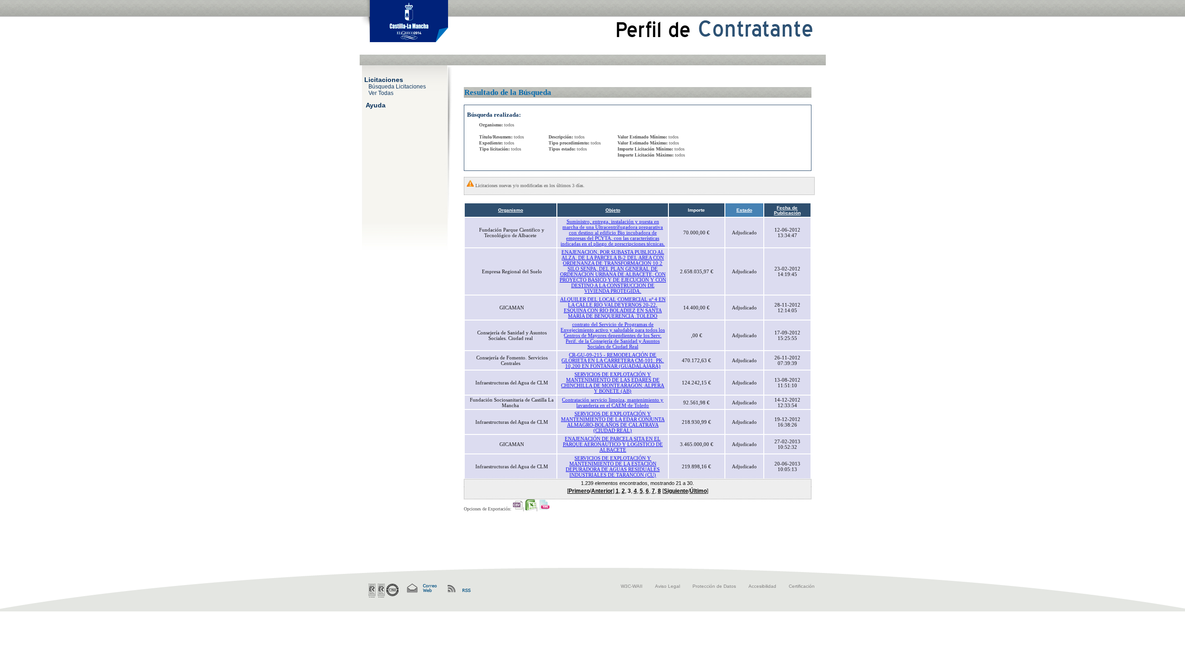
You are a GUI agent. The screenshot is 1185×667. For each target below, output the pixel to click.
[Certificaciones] (383, 591)
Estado (744, 210)
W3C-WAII (631, 586)
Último (698, 491)
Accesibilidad (762, 586)
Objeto (612, 210)
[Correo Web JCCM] (421, 588)
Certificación (802, 586)
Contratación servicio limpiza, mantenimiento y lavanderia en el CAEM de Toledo (612, 402)
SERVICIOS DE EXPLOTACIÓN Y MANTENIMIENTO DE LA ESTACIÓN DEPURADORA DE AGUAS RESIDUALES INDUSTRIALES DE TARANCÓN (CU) (613, 466)
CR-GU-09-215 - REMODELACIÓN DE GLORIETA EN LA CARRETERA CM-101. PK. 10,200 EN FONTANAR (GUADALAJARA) (612, 360)
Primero (579, 491)
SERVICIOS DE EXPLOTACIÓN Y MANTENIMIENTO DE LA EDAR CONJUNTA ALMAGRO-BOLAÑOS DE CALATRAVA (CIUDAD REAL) (613, 422)
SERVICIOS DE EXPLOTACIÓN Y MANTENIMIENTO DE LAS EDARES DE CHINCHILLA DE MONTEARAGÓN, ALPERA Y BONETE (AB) (612, 382)
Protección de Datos (714, 586)
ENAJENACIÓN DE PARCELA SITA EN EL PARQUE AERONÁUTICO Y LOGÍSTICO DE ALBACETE (613, 444)
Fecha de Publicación (787, 210)
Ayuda (376, 104)
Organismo (510, 210)
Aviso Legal (667, 586)
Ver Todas (380, 92)
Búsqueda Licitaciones (397, 86)
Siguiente (676, 491)
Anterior (602, 491)
